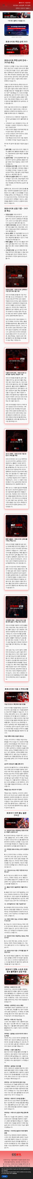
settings (15, 1173)
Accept (4, 1176)
